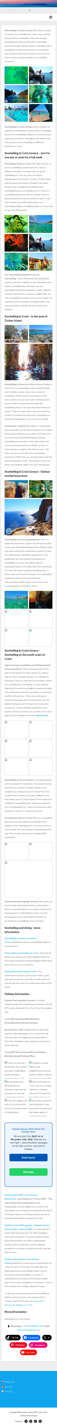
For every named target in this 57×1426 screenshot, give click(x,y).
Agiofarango (42, 715)
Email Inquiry (28, 1157)
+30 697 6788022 (30, 1326)
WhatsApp (28, 1171)
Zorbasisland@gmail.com (28, 1330)
